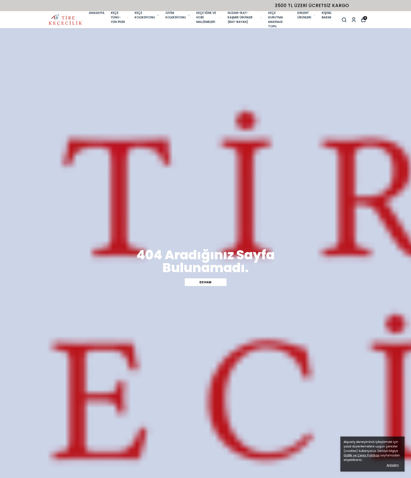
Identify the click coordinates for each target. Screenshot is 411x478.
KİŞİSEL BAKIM (327, 15)
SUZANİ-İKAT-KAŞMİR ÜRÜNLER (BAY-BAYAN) (240, 17)
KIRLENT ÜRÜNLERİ (304, 15)
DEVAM (205, 282)
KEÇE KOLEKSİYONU (145, 15)
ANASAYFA (96, 13)
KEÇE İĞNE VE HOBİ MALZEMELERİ (206, 17)
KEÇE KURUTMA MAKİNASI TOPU (275, 19)
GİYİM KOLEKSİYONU (175, 15)
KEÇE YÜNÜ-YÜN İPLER (118, 17)
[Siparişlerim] (353, 19)
